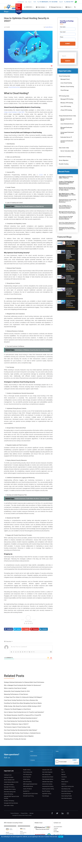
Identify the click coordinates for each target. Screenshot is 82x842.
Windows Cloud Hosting (67, 86)
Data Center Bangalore (66, 798)
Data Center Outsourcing (67, 791)
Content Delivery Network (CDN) (11, 782)
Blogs (6, 11)
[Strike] (18, 652)
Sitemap (31, 813)
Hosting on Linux (7, 775)
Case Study (64, 776)
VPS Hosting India (64, 96)
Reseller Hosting (63, 164)
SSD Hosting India (46, 774)
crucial (41, 175)
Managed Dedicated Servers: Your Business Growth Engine (67, 212)
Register (30, 1)
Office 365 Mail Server (28, 786)
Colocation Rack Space (47, 781)
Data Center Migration (47, 772)
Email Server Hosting (65, 156)
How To (63, 772)
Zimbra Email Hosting (47, 784)
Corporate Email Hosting (47, 786)
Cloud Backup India (65, 788)
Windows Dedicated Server (66, 119)
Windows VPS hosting (9, 800)
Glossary (63, 774)
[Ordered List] (20, 652)
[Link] (29, 652)
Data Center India (64, 147)
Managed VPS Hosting (67, 99)
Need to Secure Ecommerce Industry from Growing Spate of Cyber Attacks (67, 189)
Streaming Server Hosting (48, 788)
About (69, 7)
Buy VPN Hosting (46, 791)
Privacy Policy (24, 813)
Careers (63, 779)
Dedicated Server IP (66, 137)
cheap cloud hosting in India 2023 (14, 112)
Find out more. (54, 836)
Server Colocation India (67, 151)
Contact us (63, 784)
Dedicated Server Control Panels (30, 793)
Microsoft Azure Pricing (28, 796)
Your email (62, 32)
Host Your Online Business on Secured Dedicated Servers (67, 223)
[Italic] (13, 652)
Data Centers (41, 7)
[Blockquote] (25, 652)
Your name (62, 27)
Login (26, 1)
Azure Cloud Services (66, 793)
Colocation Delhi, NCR (47, 769)
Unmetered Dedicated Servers (67, 141)
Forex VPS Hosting (27, 781)
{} (31, 651)
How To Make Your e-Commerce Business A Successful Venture (65, 207)
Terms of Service (14, 813)
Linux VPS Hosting (66, 106)
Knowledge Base (21, 1)
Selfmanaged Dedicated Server (30, 784)
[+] (34, 651)
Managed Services (56, 7)
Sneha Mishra (49, 27)
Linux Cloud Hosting (66, 83)
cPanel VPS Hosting (66, 110)
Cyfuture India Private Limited (24, 815)
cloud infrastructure (14, 87)
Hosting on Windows (8, 777)
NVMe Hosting (26, 779)
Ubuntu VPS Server (27, 788)
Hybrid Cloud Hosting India (67, 786)
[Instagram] (68, 813)
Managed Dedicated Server (66, 128)
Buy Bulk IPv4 (26, 791)
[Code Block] (27, 652)
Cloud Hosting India (64, 76)
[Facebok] (52, 813)
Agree (60, 836)
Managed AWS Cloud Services (11, 803)
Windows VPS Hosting (67, 102)
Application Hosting (46, 793)
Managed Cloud (65, 79)
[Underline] (16, 652)
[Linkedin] (62, 813)
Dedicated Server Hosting (10, 789)
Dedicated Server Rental (47, 776)
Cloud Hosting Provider (66, 796)
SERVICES (29, 7)
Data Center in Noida (9, 805)
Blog (62, 769)
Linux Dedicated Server (67, 123)
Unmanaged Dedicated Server (67, 133)
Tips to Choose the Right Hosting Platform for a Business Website (66, 218)
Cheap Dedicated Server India (67, 115)
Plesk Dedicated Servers (47, 779)
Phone (61, 37)
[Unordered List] (22, 652)
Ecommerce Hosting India (9, 791)
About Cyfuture (64, 781)
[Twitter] (57, 813)
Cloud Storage (65, 90)
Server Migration (63, 160)
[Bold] (11, 652)
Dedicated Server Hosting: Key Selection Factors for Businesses (67, 201)
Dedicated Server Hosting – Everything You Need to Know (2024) (67, 229)
